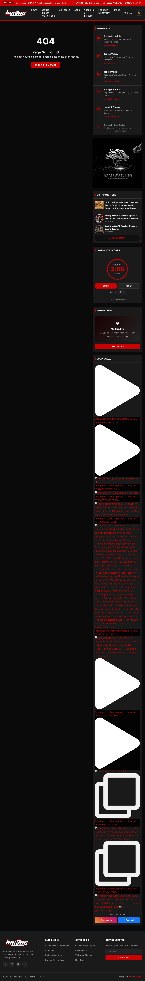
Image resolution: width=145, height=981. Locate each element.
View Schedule (110, 46)
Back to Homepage (46, 65)
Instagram (107, 920)
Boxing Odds (81, 950)
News (34, 10)
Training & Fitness (89, 13)
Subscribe (123, 958)
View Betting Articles (112, 81)
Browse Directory (111, 99)
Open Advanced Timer (118, 299)
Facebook (130, 920)
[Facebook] (24, 964)
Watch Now (108, 63)
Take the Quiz (117, 347)
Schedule (64, 10)
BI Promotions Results (85, 945)
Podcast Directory (104, 11)
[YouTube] (18, 964)
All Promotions (117, 238)
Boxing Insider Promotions (48, 13)
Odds (77, 10)
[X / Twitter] (5, 964)
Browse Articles (110, 117)
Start (106, 286)
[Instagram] (11, 964)
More (117, 10)
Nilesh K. (138, 977)
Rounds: (113, 292)
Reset (129, 286)
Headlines (79, 960)
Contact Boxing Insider (55, 960)
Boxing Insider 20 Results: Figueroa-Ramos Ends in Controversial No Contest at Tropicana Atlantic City (121, 205)
